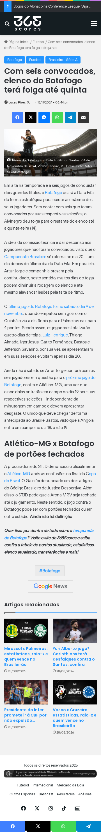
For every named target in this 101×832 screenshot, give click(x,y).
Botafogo (14, 60)
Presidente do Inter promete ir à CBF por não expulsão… (25, 715)
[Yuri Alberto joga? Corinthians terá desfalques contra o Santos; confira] (75, 631)
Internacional (43, 785)
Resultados (66, 794)
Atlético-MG (18, 473)
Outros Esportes (22, 794)
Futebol (39, 42)
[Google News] (50, 586)
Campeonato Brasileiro (25, 256)
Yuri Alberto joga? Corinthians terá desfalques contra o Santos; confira (74, 656)
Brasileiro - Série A (63, 60)
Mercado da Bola (70, 785)
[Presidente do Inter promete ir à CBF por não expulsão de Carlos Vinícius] (26, 692)
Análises (84, 794)
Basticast (46, 794)
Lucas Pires (17, 102)
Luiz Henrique (55, 335)
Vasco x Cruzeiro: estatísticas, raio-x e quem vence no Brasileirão (75, 718)
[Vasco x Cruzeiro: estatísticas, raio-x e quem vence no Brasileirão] (75, 692)
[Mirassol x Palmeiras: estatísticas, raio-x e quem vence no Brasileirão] (26, 631)
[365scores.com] (27, 23)
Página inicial (18, 42)
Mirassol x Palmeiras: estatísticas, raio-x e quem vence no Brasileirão (26, 656)
